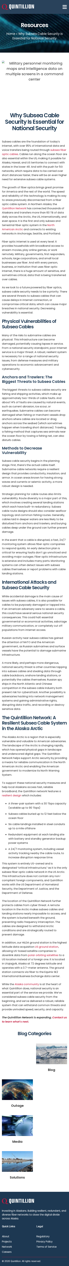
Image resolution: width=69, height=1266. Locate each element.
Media (17, 1141)
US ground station (46, 947)
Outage (17, 1106)
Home (10, 34)
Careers (7, 1252)
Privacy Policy (44, 1241)
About (5, 1236)
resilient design (11, 795)
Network (7, 1246)
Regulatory (43, 1236)
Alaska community (27, 984)
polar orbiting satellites (43, 955)
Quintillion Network (14, 208)
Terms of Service (46, 1246)
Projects (7, 1241)
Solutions (17, 1177)
